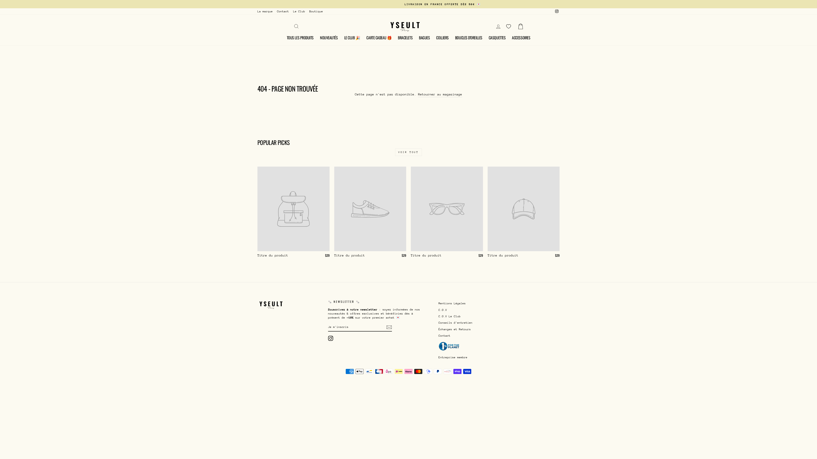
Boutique (316, 11)
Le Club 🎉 (352, 37)
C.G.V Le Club (449, 316)
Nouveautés (329, 37)
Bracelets (405, 37)
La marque (265, 11)
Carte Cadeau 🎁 (378, 37)
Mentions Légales (452, 303)
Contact (283, 11)
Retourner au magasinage (440, 94)
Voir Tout (408, 152)
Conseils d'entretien (455, 322)
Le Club (299, 11)
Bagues (424, 37)
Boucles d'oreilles (468, 37)
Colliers (442, 37)
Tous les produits (300, 37)
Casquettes (497, 37)
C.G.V (442, 310)
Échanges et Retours (454, 329)
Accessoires (521, 37)
